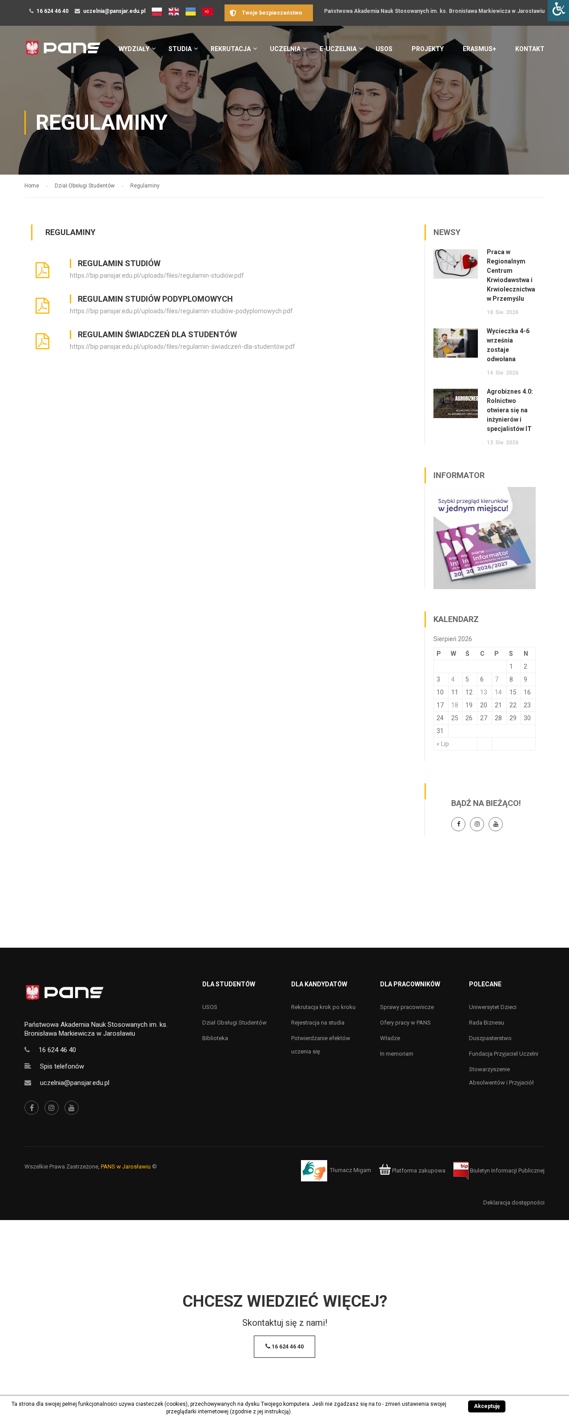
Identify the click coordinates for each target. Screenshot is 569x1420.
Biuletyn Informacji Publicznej (507, 1170)
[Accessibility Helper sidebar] (558, 10)
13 (483, 692)
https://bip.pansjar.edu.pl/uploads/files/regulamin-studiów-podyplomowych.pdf (181, 311)
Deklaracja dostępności (514, 1202)
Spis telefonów (62, 1066)
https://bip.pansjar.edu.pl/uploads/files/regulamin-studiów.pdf (157, 275)
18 (454, 705)
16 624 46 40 (52, 11)
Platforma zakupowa (418, 1170)
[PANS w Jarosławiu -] (62, 52)
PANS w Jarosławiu (126, 1166)
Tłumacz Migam (350, 1170)
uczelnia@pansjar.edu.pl (114, 11)
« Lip (443, 743)
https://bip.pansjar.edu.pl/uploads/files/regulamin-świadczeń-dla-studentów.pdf (182, 346)
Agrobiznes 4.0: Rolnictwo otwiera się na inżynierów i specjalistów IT (510, 410)
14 (498, 692)
